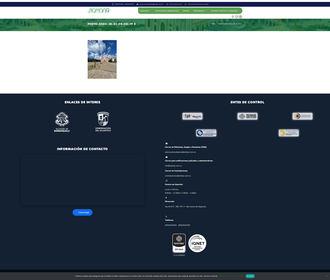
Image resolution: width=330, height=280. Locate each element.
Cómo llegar (83, 212)
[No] (326, 276)
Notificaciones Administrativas (167, 11)
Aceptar (250, 276)
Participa (186, 11)
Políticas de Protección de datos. (231, 276)
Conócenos (144, 11)
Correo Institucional (175, 4)
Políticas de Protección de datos (198, 4)
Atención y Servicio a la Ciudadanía (224, 11)
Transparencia (198, 11)
